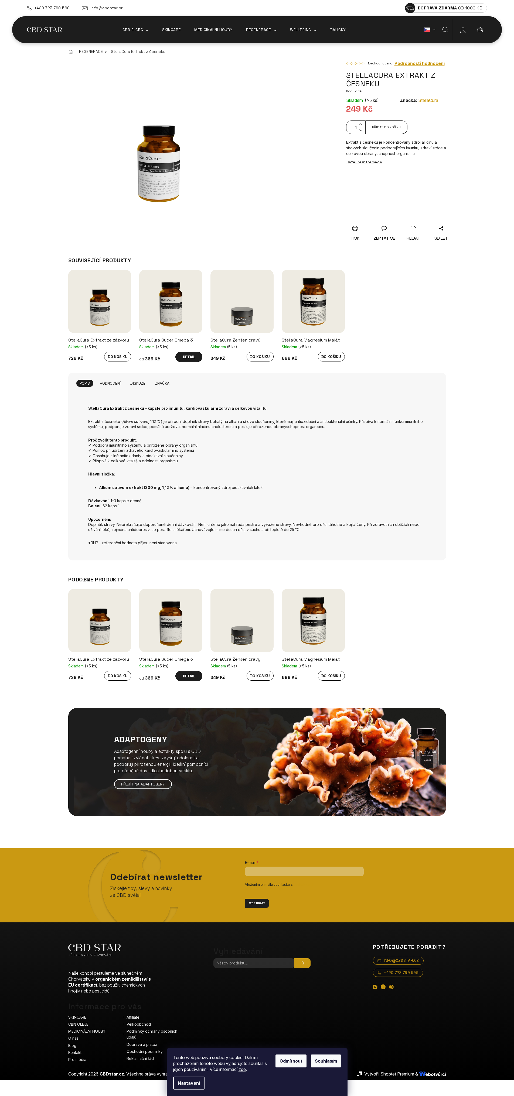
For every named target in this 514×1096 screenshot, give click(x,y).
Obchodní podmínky (145, 1051)
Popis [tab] (85, 383)
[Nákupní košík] (480, 29)
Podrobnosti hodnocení (419, 63)
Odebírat (257, 903)
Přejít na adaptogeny (143, 784)
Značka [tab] (162, 383)
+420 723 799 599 (52, 7)
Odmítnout (291, 1061)
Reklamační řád (140, 1058)
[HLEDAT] (302, 963)
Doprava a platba (142, 1044)
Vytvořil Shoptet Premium (389, 1074)
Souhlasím (326, 1061)
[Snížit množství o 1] (360, 130)
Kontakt (74, 1052)
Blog (72, 1045)
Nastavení (189, 1083)
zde (242, 1069)
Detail (189, 356)
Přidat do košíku (386, 127)
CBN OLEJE (78, 1024)
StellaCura (428, 100)
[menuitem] (135, 29)
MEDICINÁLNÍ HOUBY (86, 1031)
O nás (73, 1038)
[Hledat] (445, 29)
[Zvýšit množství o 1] (360, 124)
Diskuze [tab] (137, 383)
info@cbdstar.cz (107, 7)
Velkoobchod (139, 1024)
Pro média (77, 1059)
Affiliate (133, 1017)
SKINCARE (77, 1017)
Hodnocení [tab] (110, 383)
